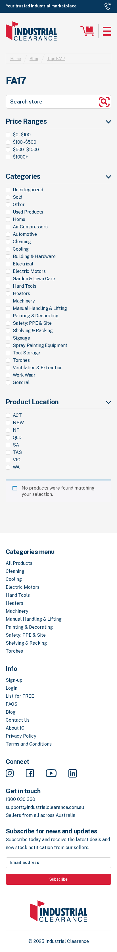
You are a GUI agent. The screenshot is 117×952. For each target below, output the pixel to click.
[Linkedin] (72, 774)
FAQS (11, 704)
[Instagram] (10, 774)
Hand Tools (18, 595)
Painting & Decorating (29, 627)
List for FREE (20, 696)
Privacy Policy (21, 736)
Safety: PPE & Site (26, 635)
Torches (14, 651)
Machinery (17, 611)
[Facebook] (30, 774)
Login (11, 688)
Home (15, 58)
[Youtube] (51, 774)
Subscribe (58, 879)
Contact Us (18, 720)
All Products (19, 563)
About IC (15, 728)
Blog (34, 58)
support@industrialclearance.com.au (45, 807)
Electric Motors (22, 587)
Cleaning (15, 571)
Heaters (14, 603)
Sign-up (14, 680)
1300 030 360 (20, 799)
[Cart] (87, 31)
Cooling (14, 579)
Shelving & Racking (26, 643)
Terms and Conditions (29, 744)
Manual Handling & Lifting (34, 619)
